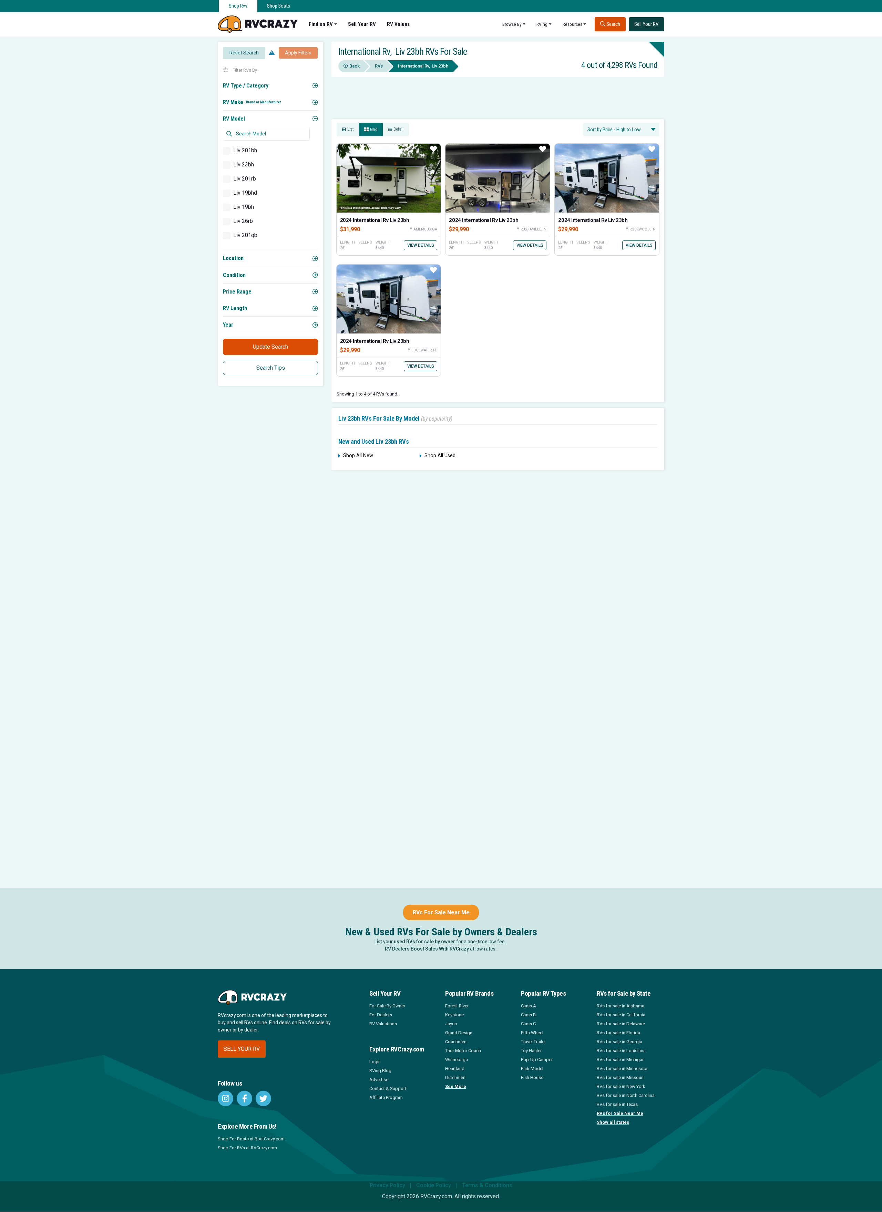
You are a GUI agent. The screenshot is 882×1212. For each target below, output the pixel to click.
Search (612, 24)
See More (455, 1086)
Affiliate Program (386, 1097)
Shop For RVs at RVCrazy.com (247, 1147)
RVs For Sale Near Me (441, 912)
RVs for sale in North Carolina (626, 1095)
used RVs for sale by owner (424, 941)
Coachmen (455, 1041)
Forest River (457, 1005)
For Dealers (380, 1014)
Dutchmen (455, 1077)
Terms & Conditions (487, 1185)
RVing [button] (541, 24)
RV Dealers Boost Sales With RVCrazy (427, 949)
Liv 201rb (244, 178)
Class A (528, 1005)
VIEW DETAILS (420, 245)
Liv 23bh (243, 164)
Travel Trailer (533, 1041)
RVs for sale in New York (621, 1086)
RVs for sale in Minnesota (622, 1068)
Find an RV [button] (321, 24)
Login (375, 1061)
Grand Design (458, 1032)
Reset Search (244, 52)
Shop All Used (439, 456)
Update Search (270, 346)
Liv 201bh (245, 150)
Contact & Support (387, 1088)
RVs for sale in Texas (617, 1104)
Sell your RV (242, 1049)
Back (354, 66)
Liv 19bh (243, 207)
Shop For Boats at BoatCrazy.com (251, 1138)
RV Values (398, 24)
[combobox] (621, 129)
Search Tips (270, 367)
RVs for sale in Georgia (619, 1041)
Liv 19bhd (245, 192)
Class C (528, 1023)
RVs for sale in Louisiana (621, 1050)
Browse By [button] (512, 24)
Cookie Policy (433, 1185)
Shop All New (358, 456)
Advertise (378, 1079)
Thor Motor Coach (463, 1050)
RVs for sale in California (621, 1014)
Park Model (532, 1068)
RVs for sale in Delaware (621, 1023)
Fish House (532, 1077)
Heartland (454, 1068)
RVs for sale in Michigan (621, 1059)
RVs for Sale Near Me (620, 1113)
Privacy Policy (387, 1185)
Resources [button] (572, 24)
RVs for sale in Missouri (620, 1077)
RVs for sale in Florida (618, 1032)
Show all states (613, 1122)
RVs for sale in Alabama (620, 1005)
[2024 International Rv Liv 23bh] (389, 178)
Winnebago (456, 1059)
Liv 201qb (245, 235)
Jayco (451, 1023)
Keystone (454, 1014)
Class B (528, 1014)
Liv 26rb (243, 221)
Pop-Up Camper (537, 1059)
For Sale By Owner (387, 1005)
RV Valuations (383, 1023)
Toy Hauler (531, 1050)
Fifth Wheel (532, 1032)
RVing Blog (380, 1070)
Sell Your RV (362, 24)
